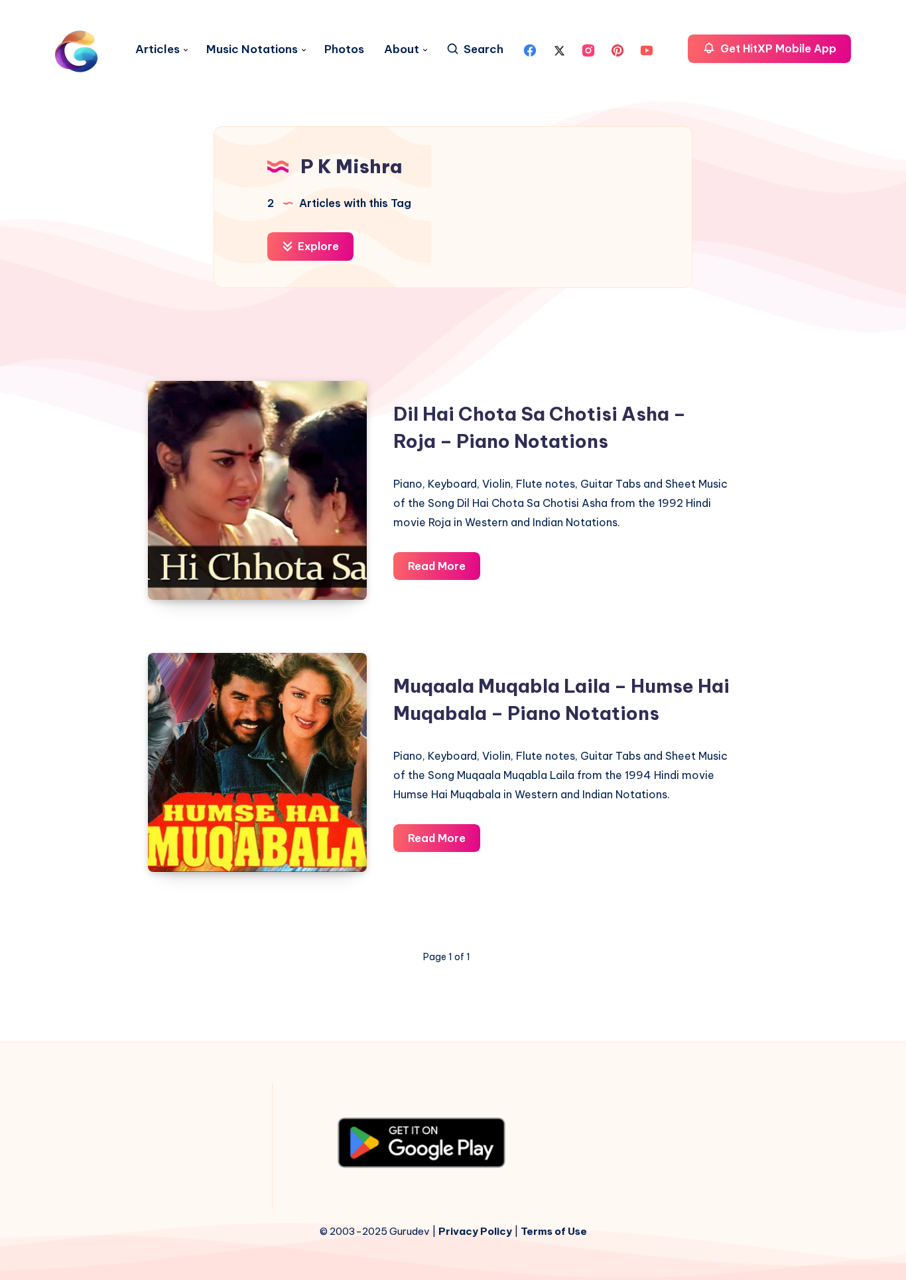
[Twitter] (559, 49)
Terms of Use (554, 1231)
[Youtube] (647, 49)
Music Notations (252, 49)
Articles (157, 49)
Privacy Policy (475, 1231)
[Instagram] (588, 49)
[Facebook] (530, 49)
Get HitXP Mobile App (777, 48)
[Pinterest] (617, 49)
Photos (344, 49)
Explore (317, 246)
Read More (444, 570)
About (401, 49)
